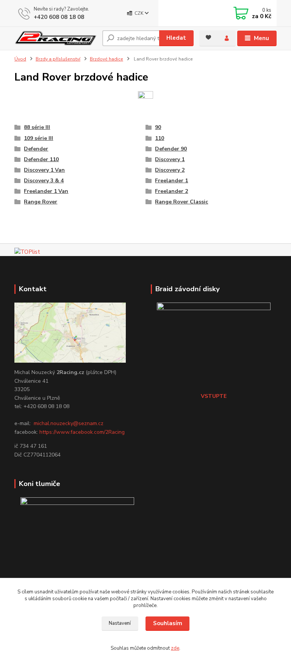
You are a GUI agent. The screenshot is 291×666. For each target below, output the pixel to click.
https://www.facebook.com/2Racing (82, 432)
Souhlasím (167, 623)
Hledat (176, 38)
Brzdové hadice (106, 59)
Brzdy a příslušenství (58, 59)
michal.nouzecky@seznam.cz (68, 423)
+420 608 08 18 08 (59, 17)
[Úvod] (55, 38)
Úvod (20, 59)
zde (175, 648)
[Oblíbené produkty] (208, 37)
